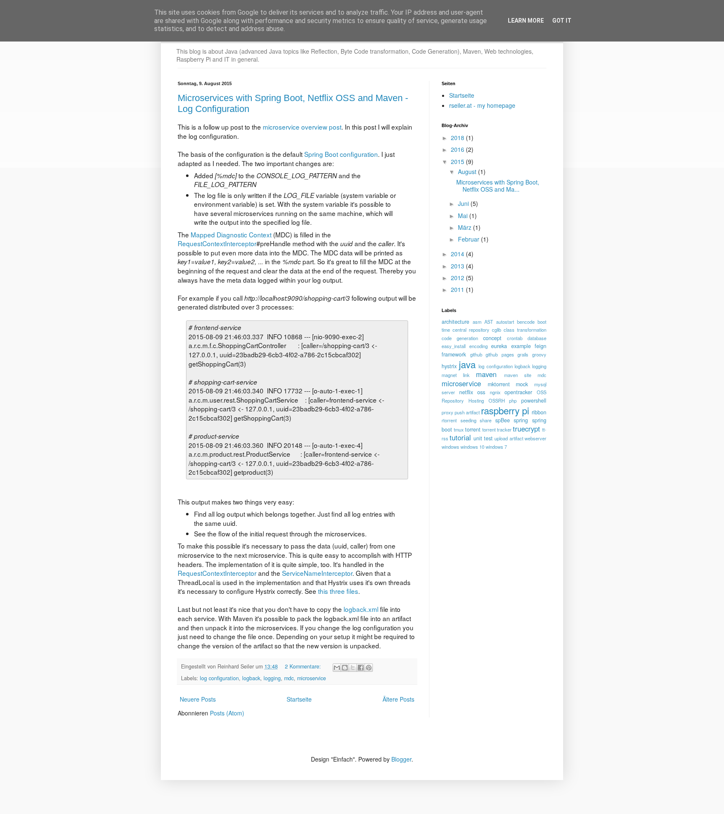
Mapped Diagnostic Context (231, 234)
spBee (502, 420)
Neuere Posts (198, 699)
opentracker (518, 392)
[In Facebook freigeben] (361, 667)
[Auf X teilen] (353, 667)
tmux (459, 429)
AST (488, 321)
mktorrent (499, 384)
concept (492, 338)
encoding (478, 346)
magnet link (456, 375)
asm (477, 321)
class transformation (525, 329)
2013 (458, 266)
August (468, 171)
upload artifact (508, 438)
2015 (458, 161)
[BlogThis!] (345, 667)
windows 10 (472, 446)
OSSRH (497, 400)
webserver (535, 438)
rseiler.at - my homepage (482, 105)
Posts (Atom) (227, 713)
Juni (464, 203)
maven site (517, 375)
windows (450, 446)
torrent (473, 429)
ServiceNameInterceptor (317, 572)
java (467, 364)
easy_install (453, 346)
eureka (499, 346)
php (513, 400)
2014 (458, 254)
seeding (468, 420)
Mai (463, 215)
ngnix (495, 392)
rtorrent (449, 420)
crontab (514, 338)
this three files (338, 591)
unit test (483, 438)
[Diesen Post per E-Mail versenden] (337, 667)
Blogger (401, 759)
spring (521, 420)
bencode (526, 321)
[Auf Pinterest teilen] (369, 667)
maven (486, 374)
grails (522, 354)
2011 (458, 289)
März (465, 227)
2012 (458, 277)
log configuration (219, 678)
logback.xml (361, 609)
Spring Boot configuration (341, 154)
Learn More (526, 20)
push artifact (467, 412)
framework (454, 354)
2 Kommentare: (304, 666)
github (476, 354)
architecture (455, 321)
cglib (496, 329)
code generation (460, 338)
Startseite (299, 699)
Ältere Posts (398, 699)
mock (522, 384)
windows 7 (496, 446)
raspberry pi (505, 410)
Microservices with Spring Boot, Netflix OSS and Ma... (497, 185)
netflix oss (472, 392)
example (521, 346)
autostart (505, 321)
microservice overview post (302, 126)
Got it (561, 20)
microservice (311, 678)
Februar (469, 239)
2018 (458, 137)
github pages (500, 354)
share (485, 420)
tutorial (460, 437)
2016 (458, 149)
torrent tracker (497, 429)
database (536, 338)
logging (272, 678)
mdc (289, 678)
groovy (539, 354)
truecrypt (526, 429)
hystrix (449, 366)
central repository (470, 329)
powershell (533, 400)
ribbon (539, 412)
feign (540, 346)
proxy (447, 412)
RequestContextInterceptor (217, 243)
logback (251, 678)
